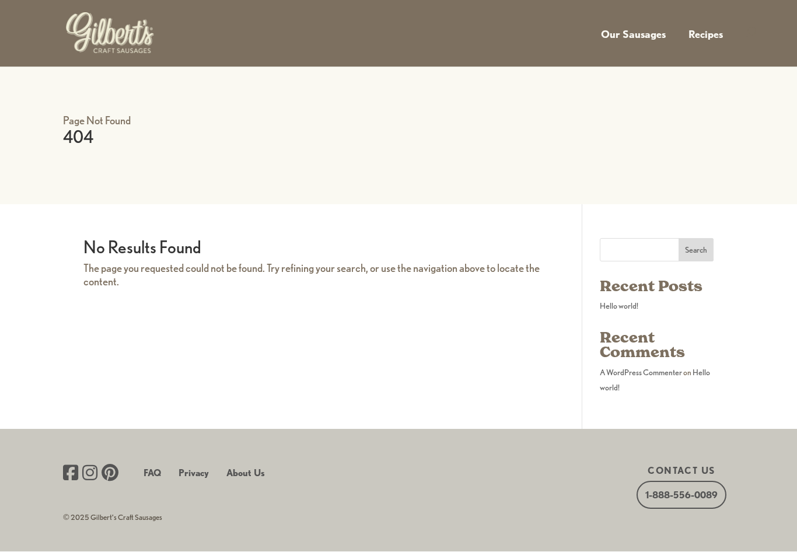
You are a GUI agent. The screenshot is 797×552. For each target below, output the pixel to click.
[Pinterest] (110, 474)
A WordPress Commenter (641, 372)
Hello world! (619, 305)
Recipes (705, 34)
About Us (245, 472)
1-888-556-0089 (681, 495)
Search (696, 249)
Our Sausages (633, 34)
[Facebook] (70, 474)
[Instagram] (89, 474)
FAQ (152, 472)
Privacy (194, 472)
